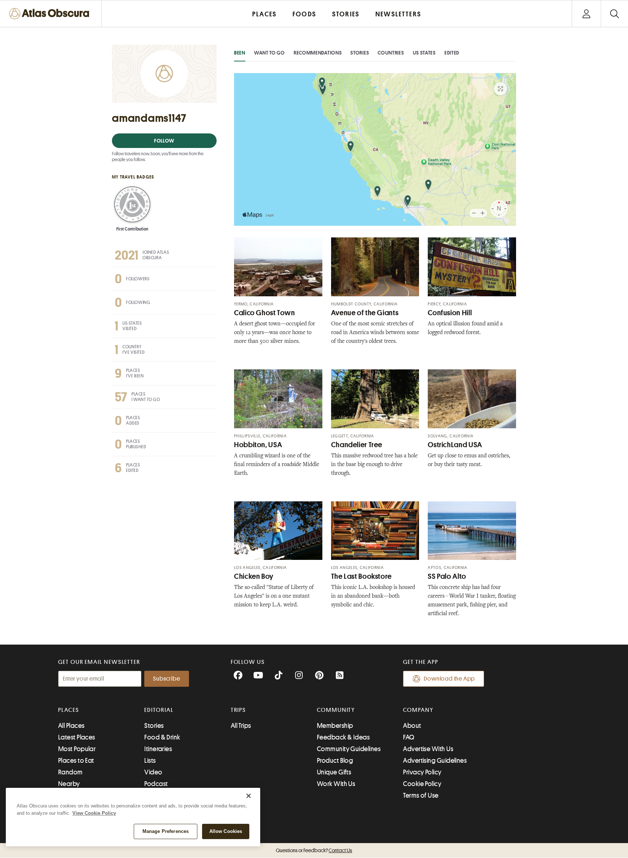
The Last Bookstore (361, 576)
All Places (71, 726)
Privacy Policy (422, 772)
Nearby (69, 784)
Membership (335, 726)
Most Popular (77, 749)
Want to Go (269, 52)
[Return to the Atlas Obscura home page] (51, 13)
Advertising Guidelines (435, 760)
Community (336, 710)
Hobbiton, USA (258, 445)
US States (424, 52)
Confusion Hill (450, 313)
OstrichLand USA (455, 445)
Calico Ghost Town (264, 313)
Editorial (158, 710)
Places (68, 710)
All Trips (241, 726)
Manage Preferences (165, 831)
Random (70, 772)
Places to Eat (76, 760)
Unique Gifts (334, 772)
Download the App (449, 679)
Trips (238, 710)
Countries (391, 52)
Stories (359, 52)
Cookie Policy (422, 784)
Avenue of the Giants (365, 313)
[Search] (614, 13)
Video (153, 772)
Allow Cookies (225, 831)
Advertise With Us (428, 749)
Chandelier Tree (356, 445)
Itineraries (158, 749)
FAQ (408, 737)
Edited (451, 52)
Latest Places (76, 737)
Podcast (156, 784)
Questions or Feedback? (314, 850)
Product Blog (335, 760)
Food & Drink (162, 737)
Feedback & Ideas (343, 737)
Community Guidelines (349, 749)
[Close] (249, 796)
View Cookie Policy (94, 813)
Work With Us (336, 784)
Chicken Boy (254, 576)
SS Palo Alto (447, 576)
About (412, 726)
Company (418, 710)
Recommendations (318, 52)
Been (239, 52)
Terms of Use (420, 795)
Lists (150, 760)
